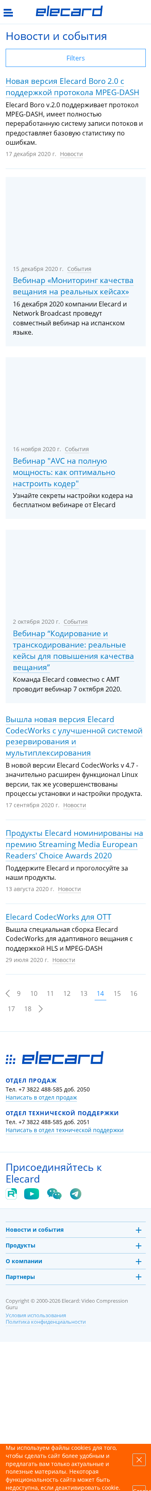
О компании (24, 1261)
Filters (75, 58)
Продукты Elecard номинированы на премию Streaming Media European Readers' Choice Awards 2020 (74, 844)
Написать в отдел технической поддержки (65, 1130)
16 (133, 993)
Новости (71, 154)
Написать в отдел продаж (41, 1097)
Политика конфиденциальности (46, 1321)
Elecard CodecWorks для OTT (59, 917)
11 (50, 993)
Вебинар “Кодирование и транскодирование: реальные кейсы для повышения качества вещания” (73, 650)
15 (117, 993)
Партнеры (20, 1277)
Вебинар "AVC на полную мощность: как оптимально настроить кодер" (64, 472)
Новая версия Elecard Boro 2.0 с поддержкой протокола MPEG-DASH (72, 87)
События (79, 269)
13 (83, 993)
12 (66, 993)
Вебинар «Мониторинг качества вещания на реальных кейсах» (73, 286)
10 (33, 993)
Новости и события (35, 1229)
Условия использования (36, 1315)
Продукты (20, 1245)
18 (27, 1008)
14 (100, 993)
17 (11, 1008)
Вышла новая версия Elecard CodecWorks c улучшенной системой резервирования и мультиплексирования (74, 736)
